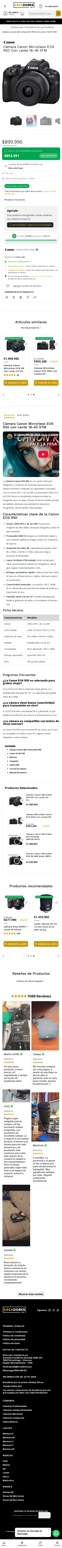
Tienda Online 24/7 (12, 1386)
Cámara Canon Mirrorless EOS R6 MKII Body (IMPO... (39, 854)
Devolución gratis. (16, 266)
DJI (4, 1468)
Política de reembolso (14, 1335)
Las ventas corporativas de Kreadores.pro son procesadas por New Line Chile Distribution (27, 1391)
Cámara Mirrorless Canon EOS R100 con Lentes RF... (45, 371)
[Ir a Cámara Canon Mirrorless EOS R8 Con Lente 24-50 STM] (16, 801)
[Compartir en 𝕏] (13, 297)
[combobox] (44, 13)
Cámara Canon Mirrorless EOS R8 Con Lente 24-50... (14, 368)
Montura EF (8, 1449)
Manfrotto (8, 1480)
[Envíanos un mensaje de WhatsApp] (56, 1533)
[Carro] (22, 13)
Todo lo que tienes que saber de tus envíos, (30, 192)
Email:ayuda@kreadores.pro (17, 1366)
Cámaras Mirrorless (13, 1414)
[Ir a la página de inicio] (23, 5)
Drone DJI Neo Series (13, 1500)
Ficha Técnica (23, 415)
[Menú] (5, 6)
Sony (5, 1461)
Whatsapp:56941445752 (15, 1370)
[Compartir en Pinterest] (27, 297)
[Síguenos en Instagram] (49, 1310)
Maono (6, 1464)
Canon (6, 1472)
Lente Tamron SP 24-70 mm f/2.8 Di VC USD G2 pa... (46, 927)
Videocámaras (10, 1421)
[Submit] (58, 13)
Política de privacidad (14, 1339)
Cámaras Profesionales (15, 1406)
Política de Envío (11, 1343)
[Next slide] (57, 82)
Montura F (8, 1445)
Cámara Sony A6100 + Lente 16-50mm (16, 928)
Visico (6, 1476)
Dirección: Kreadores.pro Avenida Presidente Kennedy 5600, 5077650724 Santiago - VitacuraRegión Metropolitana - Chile (22, 1359)
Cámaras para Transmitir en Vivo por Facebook (32, 27)
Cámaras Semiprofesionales (17, 1410)
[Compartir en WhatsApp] (20, 297)
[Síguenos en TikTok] (57, 1310)
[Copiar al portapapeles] (34, 297)
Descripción (9, 415)
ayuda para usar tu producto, (41, 276)
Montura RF (9, 1437)
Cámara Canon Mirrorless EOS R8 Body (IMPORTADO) (39, 836)
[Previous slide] (5, 82)
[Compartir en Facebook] (6, 297)
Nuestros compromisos (19, 261)
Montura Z (8, 1441)
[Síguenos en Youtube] (53, 1310)
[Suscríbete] (44, 1515)
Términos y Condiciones (15, 1331)
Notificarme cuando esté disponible (31, 224)
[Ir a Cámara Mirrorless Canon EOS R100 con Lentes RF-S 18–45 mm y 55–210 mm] (16, 820)
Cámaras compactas (13, 1417)
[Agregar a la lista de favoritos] (26, 344)
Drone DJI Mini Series (13, 1496)
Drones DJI (8, 1492)
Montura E (8, 1433)
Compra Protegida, (17, 270)
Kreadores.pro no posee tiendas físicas (23, 1382)
